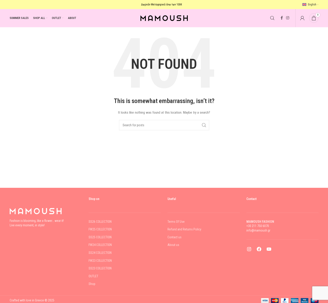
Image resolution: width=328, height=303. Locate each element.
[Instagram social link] (287, 17)
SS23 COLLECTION (100, 268)
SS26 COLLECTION (100, 221)
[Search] (272, 18)
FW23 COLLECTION (100, 260)
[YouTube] (269, 250)
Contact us (174, 237)
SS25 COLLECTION (100, 237)
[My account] (302, 18)
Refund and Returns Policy (184, 229)
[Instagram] (249, 250)
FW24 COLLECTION (100, 245)
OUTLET (93, 276)
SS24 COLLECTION (100, 253)
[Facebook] (259, 250)
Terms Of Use (176, 221)
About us (173, 245)
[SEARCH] (204, 125)
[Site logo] (164, 18)
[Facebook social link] (281, 17)
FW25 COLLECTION (100, 229)
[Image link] (36, 211)
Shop (92, 284)
